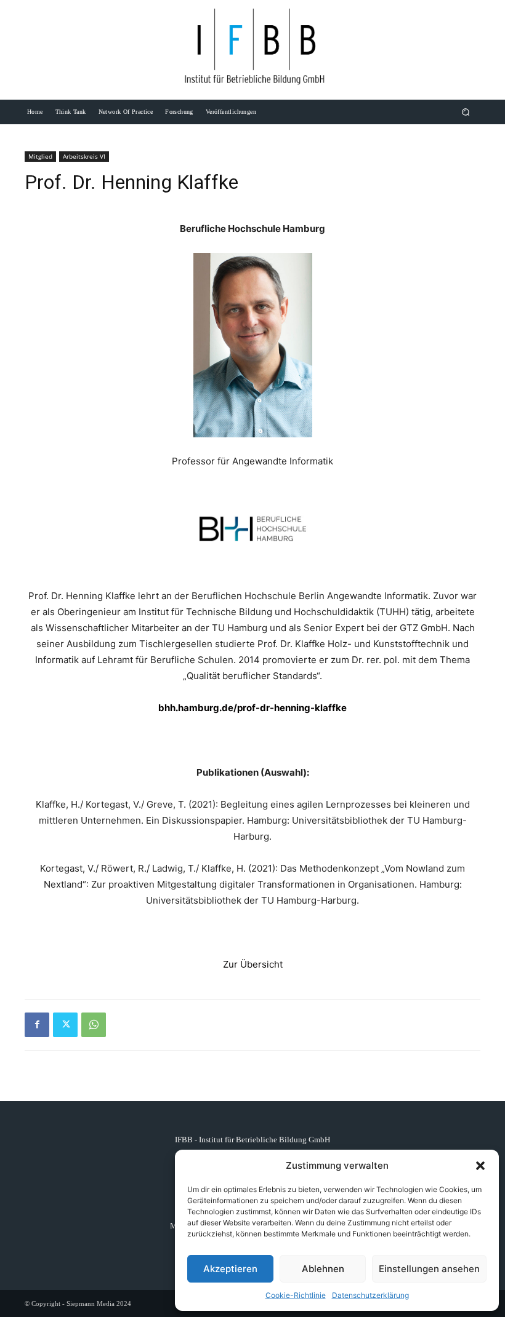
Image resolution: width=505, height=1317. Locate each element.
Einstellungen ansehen (429, 1269)
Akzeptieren (230, 1269)
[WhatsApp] (93, 1025)
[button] (480, 1166)
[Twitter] (65, 1025)
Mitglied (40, 156)
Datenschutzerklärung (370, 1295)
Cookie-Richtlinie (295, 1295)
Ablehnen (323, 1269)
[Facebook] (37, 1025)
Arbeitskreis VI (84, 156)
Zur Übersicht (253, 964)
